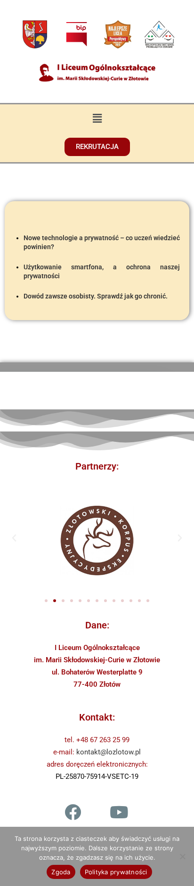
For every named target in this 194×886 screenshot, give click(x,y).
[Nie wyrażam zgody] (182, 856)
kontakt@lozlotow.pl (108, 752)
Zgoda (60, 872)
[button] (97, 118)
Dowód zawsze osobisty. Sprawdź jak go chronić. (96, 296)
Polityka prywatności (116, 872)
